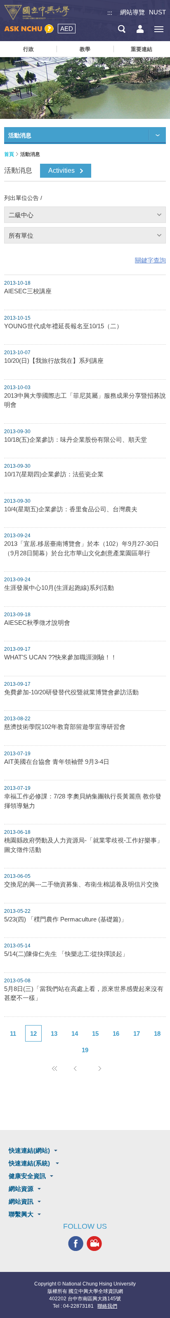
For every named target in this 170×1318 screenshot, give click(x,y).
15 (95, 1033)
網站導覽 (132, 12)
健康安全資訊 (27, 1175)
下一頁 (99, 1068)
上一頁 (74, 1068)
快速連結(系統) (30, 1163)
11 (13, 1033)
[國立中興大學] (36, 12)
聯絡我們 (107, 1306)
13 (54, 1033)
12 (33, 1033)
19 (85, 1050)
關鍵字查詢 (150, 260)
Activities (61, 170)
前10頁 (54, 1068)
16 (116, 1033)
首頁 (9, 154)
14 (74, 1033)
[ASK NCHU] (29, 29)
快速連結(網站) (29, 1150)
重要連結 (141, 49)
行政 (28, 49)
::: (109, 12)
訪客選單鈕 (140, 29)
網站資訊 (21, 1201)
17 (136, 1033)
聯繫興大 (21, 1214)
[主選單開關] (158, 29)
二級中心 (21, 214)
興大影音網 (94, 1243)
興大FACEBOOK (75, 1243)
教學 (85, 49)
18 (157, 1033)
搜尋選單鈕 (121, 29)
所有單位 (21, 235)
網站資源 (21, 1188)
